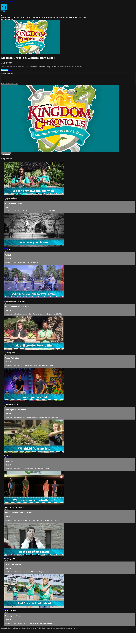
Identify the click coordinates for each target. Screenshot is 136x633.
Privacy (48, 628)
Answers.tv (4, 17)
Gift (31, 17)
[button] (1, 15)
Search (14, 17)
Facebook (44, 17)
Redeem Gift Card (65, 17)
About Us (35, 628)
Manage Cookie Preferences (64, 628)
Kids (10, 17)
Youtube (50, 17)
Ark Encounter (17, 628)
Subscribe (4, 70)
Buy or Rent (21, 17)
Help (40, 628)
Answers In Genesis (6, 628)
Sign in (84, 17)
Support (55, 17)
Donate (27, 17)
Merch (35, 17)
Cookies (53, 628)
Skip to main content (7, 1)
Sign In (13, 19)
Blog (38, 17)
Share (9, 70)
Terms (44, 628)
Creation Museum (27, 628)
